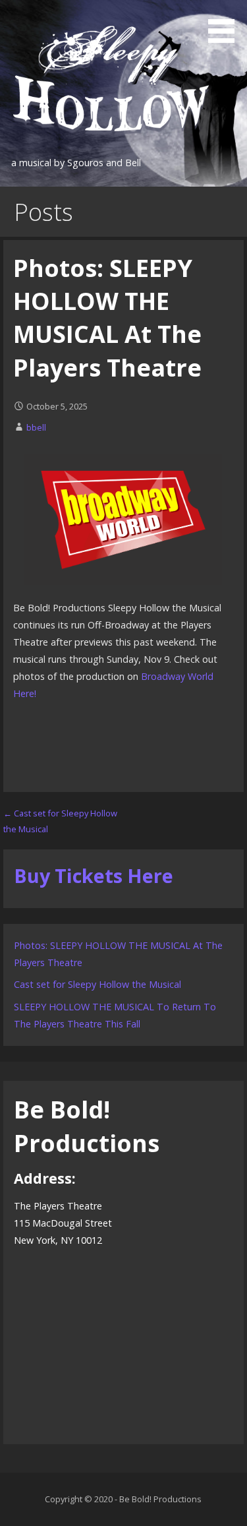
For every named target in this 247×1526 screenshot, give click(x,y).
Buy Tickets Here (93, 875)
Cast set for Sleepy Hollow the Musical (97, 984)
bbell (36, 427)
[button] (226, 23)
